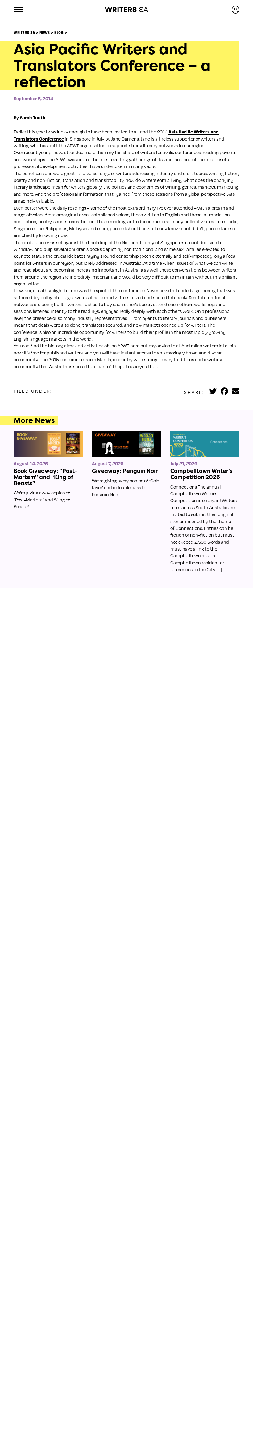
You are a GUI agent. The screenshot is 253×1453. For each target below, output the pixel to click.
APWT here (128, 345)
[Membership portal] (235, 9)
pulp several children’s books (73, 249)
